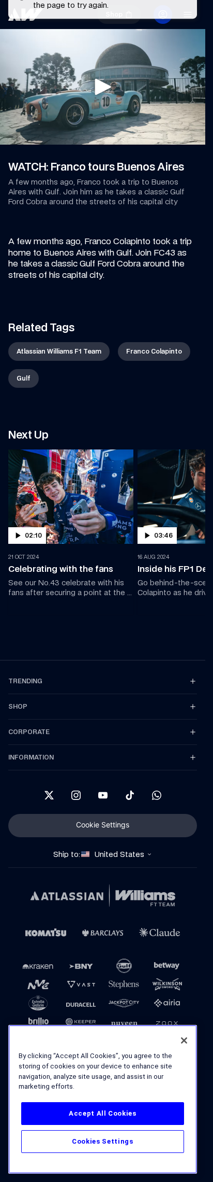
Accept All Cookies (102, 1113)
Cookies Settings (102, 1141)
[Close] (184, 1040)
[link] (59, 351)
